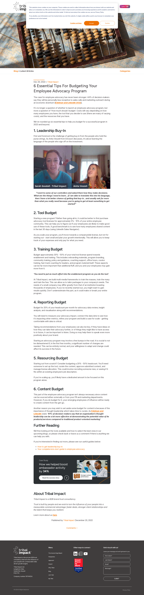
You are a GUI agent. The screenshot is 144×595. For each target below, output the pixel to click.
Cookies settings (76, 23)
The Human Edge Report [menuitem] (55, 553)
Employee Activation (39, 80)
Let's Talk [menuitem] (125, 6)
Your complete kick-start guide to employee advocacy (61, 449)
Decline (107, 23)
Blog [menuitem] (49, 571)
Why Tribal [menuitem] (51, 567)
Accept (91, 23)
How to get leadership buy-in (50, 446)
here (55, 515)
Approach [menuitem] (51, 560)
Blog (16, 71)
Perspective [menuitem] (51, 556)
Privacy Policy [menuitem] (126, 590)
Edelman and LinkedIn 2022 (68, 103)
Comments (71, 528)
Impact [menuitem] (50, 564)
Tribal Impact (52, 82)
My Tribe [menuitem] (50, 578)
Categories (125, 71)
